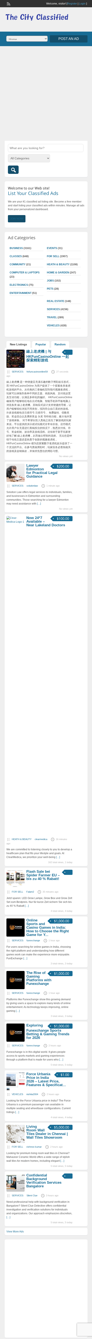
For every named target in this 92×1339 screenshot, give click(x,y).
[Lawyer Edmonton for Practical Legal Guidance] (15, 481)
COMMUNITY (17, 264)
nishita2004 (32, 1094)
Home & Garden (58, 272)
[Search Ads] (13, 170)
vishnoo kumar (34, 1146)
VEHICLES (53, 325)
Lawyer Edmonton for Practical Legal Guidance (42, 470)
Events (52, 248)
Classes (16, 256)
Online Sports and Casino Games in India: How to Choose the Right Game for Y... (47, 927)
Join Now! (16, 218)
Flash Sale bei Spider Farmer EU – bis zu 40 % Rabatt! (43, 875)
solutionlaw (32, 485)
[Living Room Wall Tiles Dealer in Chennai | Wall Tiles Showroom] (15, 1142)
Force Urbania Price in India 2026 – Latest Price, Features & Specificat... (46, 1079)
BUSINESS (16, 248)
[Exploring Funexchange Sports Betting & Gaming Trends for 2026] (15, 1040)
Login (82, 3)
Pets (50, 288)
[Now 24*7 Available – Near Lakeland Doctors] (15, 521)
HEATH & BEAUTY (58, 264)
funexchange (33, 940)
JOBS (50, 280)
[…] (39, 503)
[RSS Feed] (8, 3)
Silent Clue (32, 1195)
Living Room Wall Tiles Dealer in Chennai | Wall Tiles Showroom (47, 1132)
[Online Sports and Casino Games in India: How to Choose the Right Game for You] (15, 935)
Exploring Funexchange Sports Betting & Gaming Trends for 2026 (47, 1031)
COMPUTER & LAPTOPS (25, 272)
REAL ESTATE (55, 301)
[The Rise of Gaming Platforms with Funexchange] (15, 988)
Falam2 (30, 891)
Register (72, 3)
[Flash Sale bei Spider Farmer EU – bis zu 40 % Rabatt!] (15, 887)
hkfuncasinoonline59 (37, 371)
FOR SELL (53, 256)
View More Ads (15, 1231)
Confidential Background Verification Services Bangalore (43, 1180)
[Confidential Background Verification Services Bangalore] (15, 1190)
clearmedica (41, 839)
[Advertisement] (46, 93)
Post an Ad (68, 39)
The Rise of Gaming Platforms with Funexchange (38, 978)
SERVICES (53, 309)
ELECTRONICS (19, 284)
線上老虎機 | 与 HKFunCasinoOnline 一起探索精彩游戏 (47, 355)
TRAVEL (52, 317)
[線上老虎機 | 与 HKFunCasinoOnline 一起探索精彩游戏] (15, 366)
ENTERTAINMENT (20, 293)
